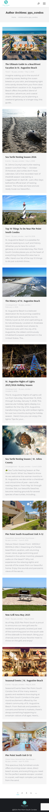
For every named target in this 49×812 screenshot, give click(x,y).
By (17, 72)
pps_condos (35, 12)
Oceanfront (9, 538)
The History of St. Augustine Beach (22, 300)
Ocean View (10, 759)
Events (8, 161)
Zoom (24, 515)
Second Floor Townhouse (24, 538)
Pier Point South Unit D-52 (18, 755)
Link (18, 515)
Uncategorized (11, 305)
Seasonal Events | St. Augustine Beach (24, 680)
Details (31, 515)
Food (7, 619)
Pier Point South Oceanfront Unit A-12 (24, 534)
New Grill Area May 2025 (17, 614)
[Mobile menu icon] (44, 3)
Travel (7, 72)
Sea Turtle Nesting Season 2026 (20, 156)
